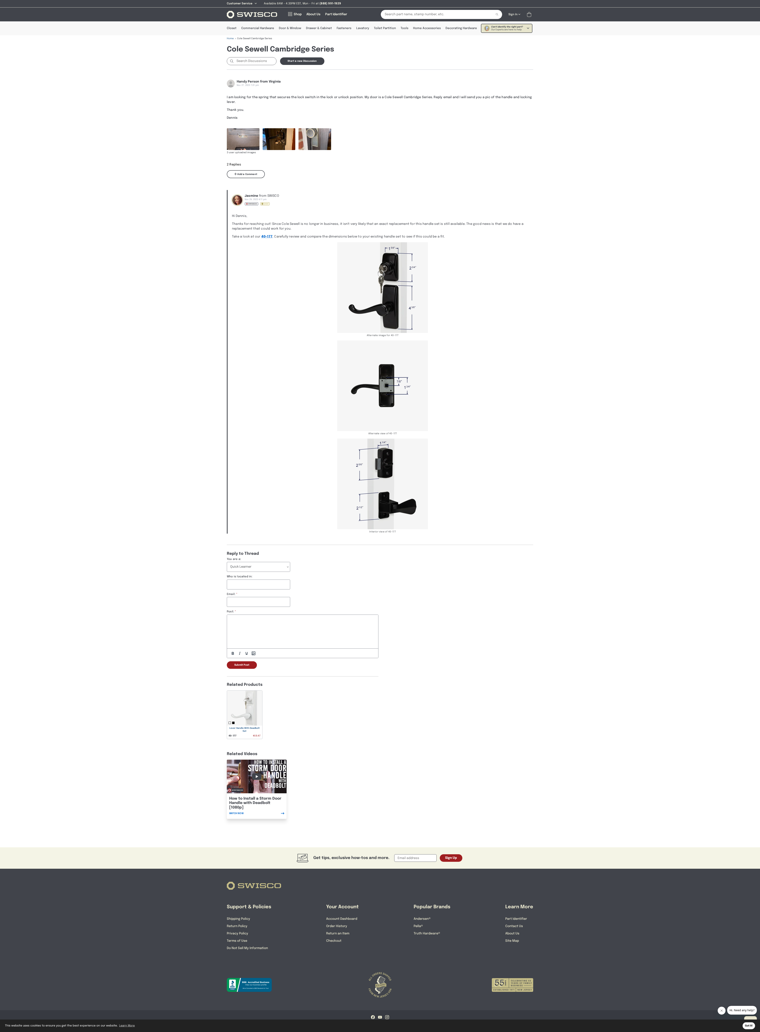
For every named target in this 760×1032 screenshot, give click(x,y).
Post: (230, 611)
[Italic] (239, 653)
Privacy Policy (237, 933)
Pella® (418, 926)
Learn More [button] (127, 1025)
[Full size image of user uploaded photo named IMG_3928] (243, 139)
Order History (336, 926)
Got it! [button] (749, 1025)
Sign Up (451, 858)
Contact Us (514, 926)
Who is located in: (240, 576)
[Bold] (232, 653)
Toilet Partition (385, 28)
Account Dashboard (341, 919)
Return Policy (237, 926)
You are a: (234, 559)
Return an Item (337, 933)
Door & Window (290, 28)
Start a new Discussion (302, 61)
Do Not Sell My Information (247, 948)
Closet (232, 28)
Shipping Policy (238, 919)
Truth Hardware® (427, 933)
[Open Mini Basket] (530, 14)
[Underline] (246, 653)
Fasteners (344, 28)
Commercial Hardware (257, 28)
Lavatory (362, 28)
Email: (231, 594)
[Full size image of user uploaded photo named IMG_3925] (314, 139)
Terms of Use (237, 941)
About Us (512, 933)
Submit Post (241, 665)
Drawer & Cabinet (319, 28)
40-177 (267, 236)
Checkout (333, 941)
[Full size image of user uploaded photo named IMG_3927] (279, 139)
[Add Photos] (253, 653)
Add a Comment (247, 174)
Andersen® (422, 919)
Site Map (512, 941)
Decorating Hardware (461, 28)
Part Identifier (516, 919)
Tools (404, 28)
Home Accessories (427, 28)
